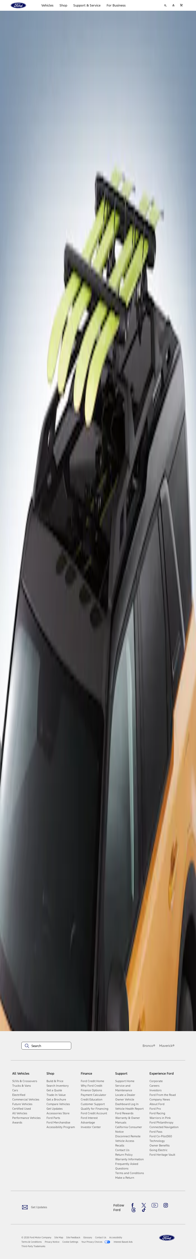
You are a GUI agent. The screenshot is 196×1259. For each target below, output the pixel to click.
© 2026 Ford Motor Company (36, 1237)
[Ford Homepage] (167, 1238)
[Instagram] (165, 1205)
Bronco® (149, 1046)
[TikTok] (143, 1210)
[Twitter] (143, 1205)
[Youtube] (155, 1205)
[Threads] (133, 1210)
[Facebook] (133, 1205)
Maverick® (167, 1046)
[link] (58, 1237)
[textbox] (46, 1046)
